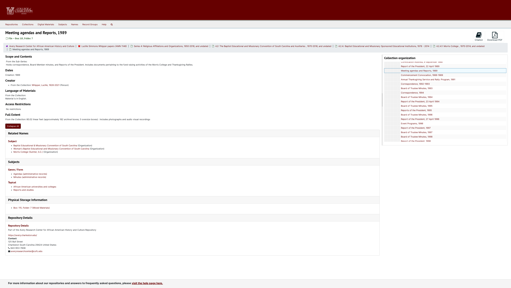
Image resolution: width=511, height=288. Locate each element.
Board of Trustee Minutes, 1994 (416, 97)
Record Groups (90, 24)
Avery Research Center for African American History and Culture (41, 46)
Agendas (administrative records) (30, 174)
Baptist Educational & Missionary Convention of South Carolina (45, 145)
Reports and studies (23, 190)
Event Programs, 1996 (412, 123)
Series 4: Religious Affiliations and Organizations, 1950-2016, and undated (171, 46)
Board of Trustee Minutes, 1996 (416, 114)
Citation (479, 40)
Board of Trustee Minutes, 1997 (416, 132)
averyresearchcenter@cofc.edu (26, 251)
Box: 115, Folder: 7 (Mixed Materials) (31, 207)
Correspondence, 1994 (412, 92)
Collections (27, 24)
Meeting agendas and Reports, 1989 (419, 70)
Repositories (11, 24)
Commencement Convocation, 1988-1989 (422, 75)
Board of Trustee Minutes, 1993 (416, 88)
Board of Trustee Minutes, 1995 (416, 106)
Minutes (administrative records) (29, 177)
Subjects (62, 24)
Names (74, 24)
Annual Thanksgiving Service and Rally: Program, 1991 (428, 79)
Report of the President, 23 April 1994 (420, 101)
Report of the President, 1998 (416, 141)
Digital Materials (46, 24)
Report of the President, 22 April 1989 (420, 66)
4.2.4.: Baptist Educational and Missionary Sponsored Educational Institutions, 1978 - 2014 (383, 46)
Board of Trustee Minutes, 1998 (416, 136)
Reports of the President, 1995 (416, 110)
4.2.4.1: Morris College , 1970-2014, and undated (460, 46)
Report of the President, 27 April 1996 (420, 119)
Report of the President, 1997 (416, 128)
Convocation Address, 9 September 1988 (422, 62)
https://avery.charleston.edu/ (22, 235)
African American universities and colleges (34, 186)
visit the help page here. (147, 283)
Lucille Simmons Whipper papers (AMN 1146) (104, 46)
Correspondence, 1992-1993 (415, 84)
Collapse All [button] (13, 126)
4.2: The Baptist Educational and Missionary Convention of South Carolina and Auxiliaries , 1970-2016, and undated (273, 46)
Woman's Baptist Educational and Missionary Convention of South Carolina (51, 148)
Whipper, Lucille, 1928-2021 (45, 85)
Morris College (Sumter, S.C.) (28, 152)
